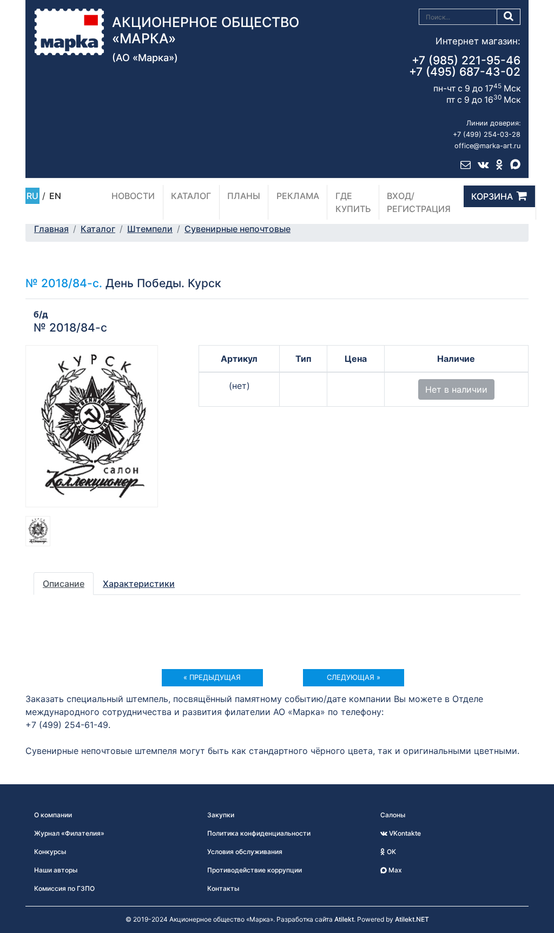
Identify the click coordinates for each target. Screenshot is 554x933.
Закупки (220, 815)
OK (390, 852)
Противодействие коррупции (254, 870)
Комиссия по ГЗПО (64, 888)
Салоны (392, 815)
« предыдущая (212, 677)
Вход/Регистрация (419, 202)
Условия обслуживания (244, 852)
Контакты (223, 888)
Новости (133, 195)
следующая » (353, 677)
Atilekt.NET (412, 919)
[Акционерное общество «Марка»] (69, 30)
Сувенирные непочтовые (237, 228)
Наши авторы (55, 870)
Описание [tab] (63, 583)
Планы (243, 195)
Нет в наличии (456, 389)
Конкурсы (50, 852)
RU (32, 195)
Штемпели (150, 228)
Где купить (353, 202)
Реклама (297, 195)
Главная (51, 228)
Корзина (492, 196)
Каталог (191, 195)
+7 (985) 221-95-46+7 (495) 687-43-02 (464, 66)
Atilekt (344, 919)
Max (394, 870)
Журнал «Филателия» (69, 833)
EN (55, 195)
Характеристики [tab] (139, 583)
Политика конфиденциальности (259, 833)
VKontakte (404, 833)
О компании (53, 815)
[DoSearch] (508, 17)
